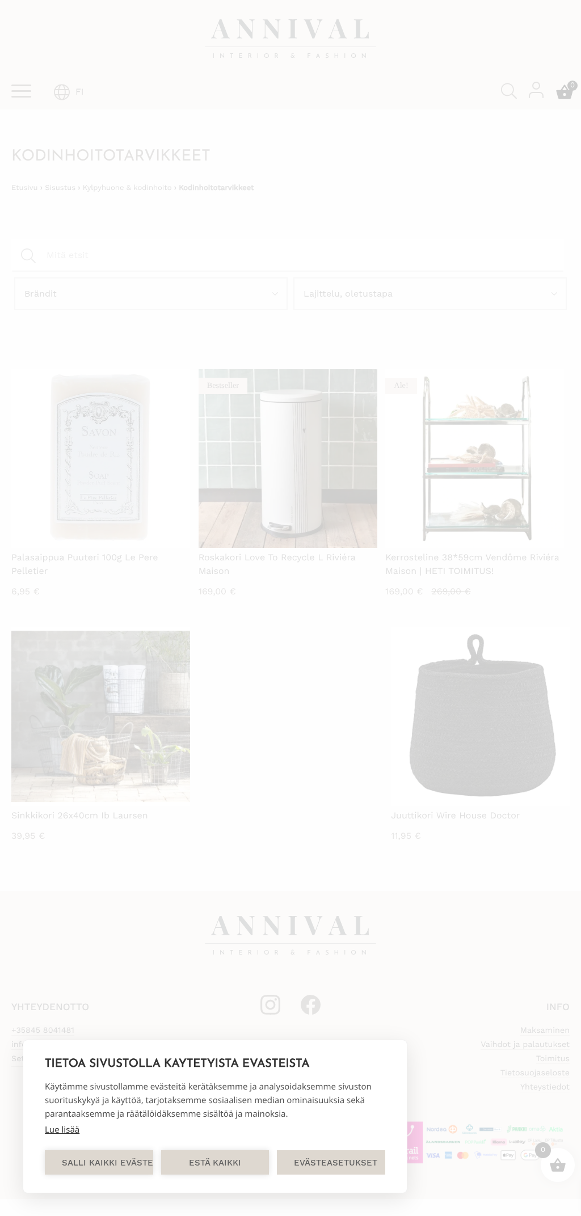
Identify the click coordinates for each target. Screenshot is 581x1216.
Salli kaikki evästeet (107, 1163)
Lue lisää (62, 1129)
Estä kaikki (215, 1163)
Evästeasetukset (335, 1163)
